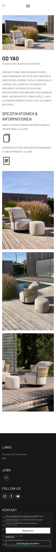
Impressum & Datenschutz (14, 454)
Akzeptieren (28, 530)
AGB (4, 458)
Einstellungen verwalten (28, 543)
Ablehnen (10, 536)
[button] (3, 6)
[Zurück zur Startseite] (28, 6)
